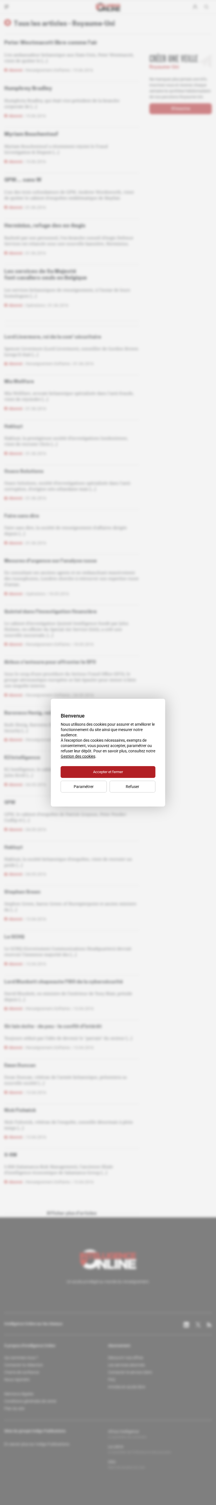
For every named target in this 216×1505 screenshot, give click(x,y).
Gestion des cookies (78, 756)
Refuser (132, 786)
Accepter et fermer (108, 772)
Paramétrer (84, 786)
